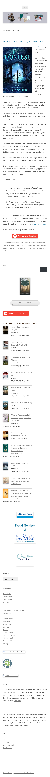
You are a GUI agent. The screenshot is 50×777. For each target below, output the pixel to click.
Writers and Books (9, 641)
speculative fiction (16, 248)
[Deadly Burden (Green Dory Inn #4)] (7, 375)
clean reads (10, 245)
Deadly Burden (8, 599)
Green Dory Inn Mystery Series (13, 610)
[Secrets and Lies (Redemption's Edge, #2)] (7, 345)
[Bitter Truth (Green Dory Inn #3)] (7, 406)
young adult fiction (29, 248)
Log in (5, 739)
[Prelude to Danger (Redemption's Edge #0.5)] (7, 436)
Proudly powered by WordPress (24, 773)
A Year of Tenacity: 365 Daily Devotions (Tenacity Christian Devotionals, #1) (21, 418)
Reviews (28, 243)
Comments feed (8, 745)
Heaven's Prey (8, 616)
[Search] (43, 269)
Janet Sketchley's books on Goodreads (20, 323)
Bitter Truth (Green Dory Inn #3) (21, 402)
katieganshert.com (38, 224)
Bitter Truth (7, 594)
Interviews (6, 621)
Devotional (6, 602)
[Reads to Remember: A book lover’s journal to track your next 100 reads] (7, 481)
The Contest (39, 47)
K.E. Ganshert (30, 245)
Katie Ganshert (41, 245)
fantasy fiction (20, 245)
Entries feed (7, 742)
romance (6, 248)
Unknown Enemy (9, 635)
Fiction (22, 243)
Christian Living (8, 596)
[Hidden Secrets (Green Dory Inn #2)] (7, 466)
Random (6, 627)
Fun (4, 608)
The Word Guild (35, 723)
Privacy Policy (7, 773)
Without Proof (8, 638)
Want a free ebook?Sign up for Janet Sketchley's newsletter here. (25, 303)
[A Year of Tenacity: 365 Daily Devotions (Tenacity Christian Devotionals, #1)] (7, 418)
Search (5, 265)
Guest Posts (7, 613)
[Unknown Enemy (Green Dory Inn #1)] (7, 391)
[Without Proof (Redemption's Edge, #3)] (7, 360)
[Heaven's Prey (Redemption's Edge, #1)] (7, 330)
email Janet (17, 701)
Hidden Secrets (8, 619)
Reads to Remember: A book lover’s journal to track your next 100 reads (20, 481)
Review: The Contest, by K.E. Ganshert (23, 41)
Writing (5, 644)
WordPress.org (8, 748)
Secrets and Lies (8, 632)
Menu (25, 7)
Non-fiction (7, 624)
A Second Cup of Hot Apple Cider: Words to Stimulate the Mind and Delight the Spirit (21, 493)
